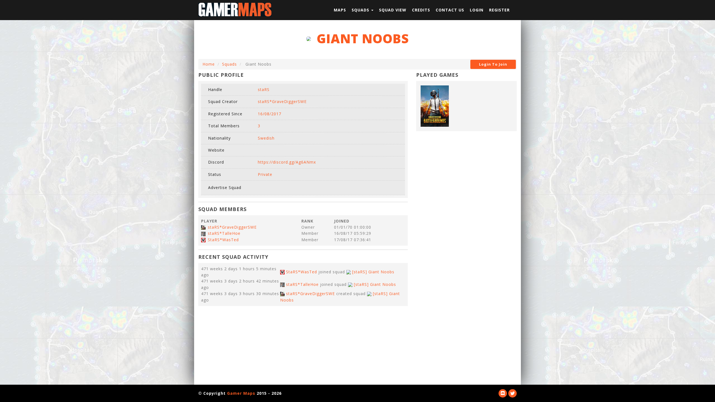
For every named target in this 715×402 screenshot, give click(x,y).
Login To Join (493, 64)
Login (476, 10)
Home (208, 64)
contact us (450, 10)
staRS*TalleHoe (224, 233)
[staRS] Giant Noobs (373, 271)
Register (499, 10)
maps (340, 10)
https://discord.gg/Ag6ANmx (287, 162)
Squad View (392, 10)
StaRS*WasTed (223, 239)
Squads (229, 64)
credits (421, 10)
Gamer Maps (241, 393)
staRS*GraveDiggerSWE (232, 227)
